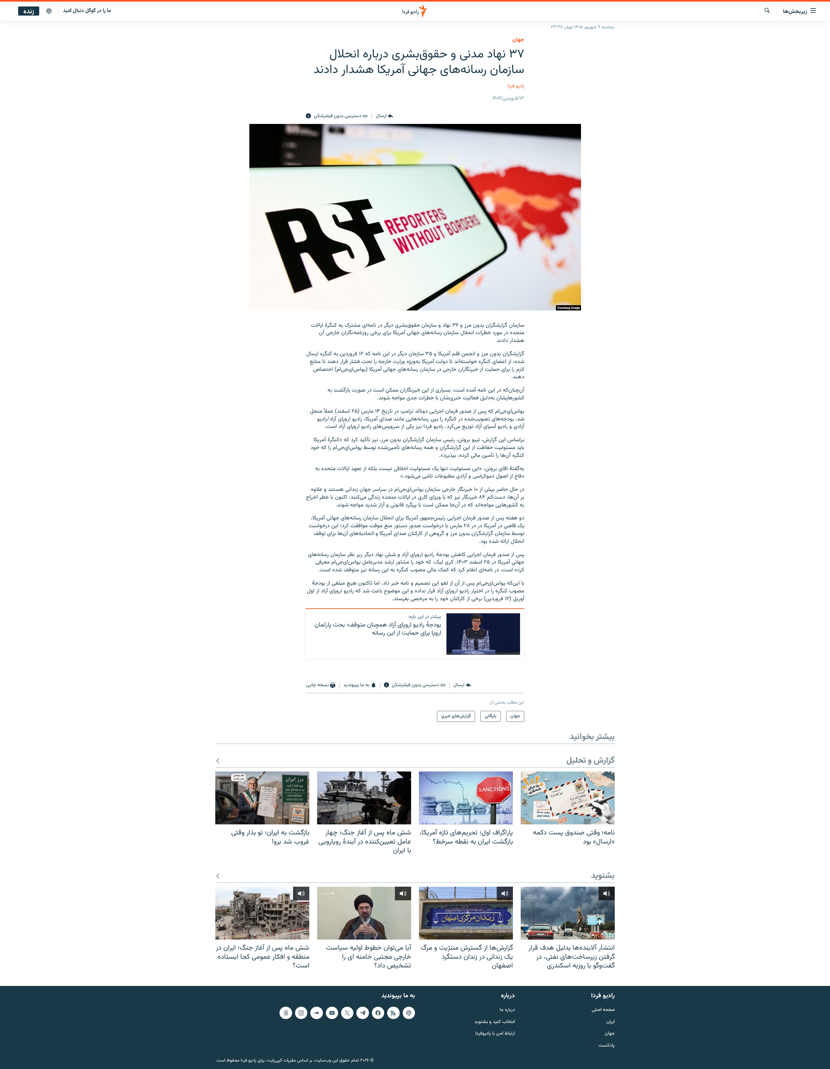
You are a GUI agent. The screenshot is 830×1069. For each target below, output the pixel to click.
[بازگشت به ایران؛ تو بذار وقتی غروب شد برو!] (262, 797)
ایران (610, 1021)
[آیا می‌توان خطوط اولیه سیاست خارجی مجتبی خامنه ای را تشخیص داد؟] (364, 913)
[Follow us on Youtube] (332, 1013)
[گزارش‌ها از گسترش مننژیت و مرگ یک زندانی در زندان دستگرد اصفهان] (466, 913)
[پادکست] (49, 11)
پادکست (607, 1045)
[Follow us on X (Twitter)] (347, 1013)
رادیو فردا (515, 86)
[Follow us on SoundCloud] (316, 1013)
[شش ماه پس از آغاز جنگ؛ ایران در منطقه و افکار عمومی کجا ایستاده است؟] (262, 913)
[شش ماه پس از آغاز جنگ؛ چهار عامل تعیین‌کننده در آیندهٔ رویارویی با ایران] (364, 797)
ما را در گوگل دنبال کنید (87, 11)
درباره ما (507, 1010)
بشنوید (603, 876)
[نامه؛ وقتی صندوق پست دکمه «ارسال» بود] (568, 797)
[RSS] (393, 1013)
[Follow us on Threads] (285, 1013)
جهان (518, 40)
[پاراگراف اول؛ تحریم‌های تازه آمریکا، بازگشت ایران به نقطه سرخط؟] (466, 797)
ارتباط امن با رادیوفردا (495, 1033)
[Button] (384, 116)
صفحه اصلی (603, 1010)
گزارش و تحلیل (590, 761)
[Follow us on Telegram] (362, 1013)
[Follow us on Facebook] (378, 1013)
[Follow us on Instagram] (301, 1013)
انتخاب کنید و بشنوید (494, 1021)
